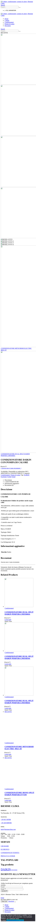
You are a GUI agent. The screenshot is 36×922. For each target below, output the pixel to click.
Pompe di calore (9, 24)
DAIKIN (26, 475)
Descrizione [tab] (8, 480)
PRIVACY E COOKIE (8, 856)
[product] (20, 592)
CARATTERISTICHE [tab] (12, 482)
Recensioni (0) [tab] (9, 485)
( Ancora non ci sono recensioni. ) (11, 468)
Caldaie (7, 20)
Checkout (11, 901)
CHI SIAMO (5, 846)
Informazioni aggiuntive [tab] (12, 483)
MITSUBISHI (14, 869)
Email (13, 477)
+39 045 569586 (6, 819)
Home (6, 19)
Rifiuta (13, 920)
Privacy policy (19, 920)
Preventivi (8, 26)
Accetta (8, 920)
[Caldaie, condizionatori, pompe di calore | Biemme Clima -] (18, 3)
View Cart (4, 901)
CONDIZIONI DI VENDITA (10, 852)
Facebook (4, 477)
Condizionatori (9, 22)
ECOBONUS (5, 849)
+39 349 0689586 (6, 823)
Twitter (9, 477)
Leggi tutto (8, 619)
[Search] (19, 7)
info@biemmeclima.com (8, 829)
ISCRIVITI (4, 891)
